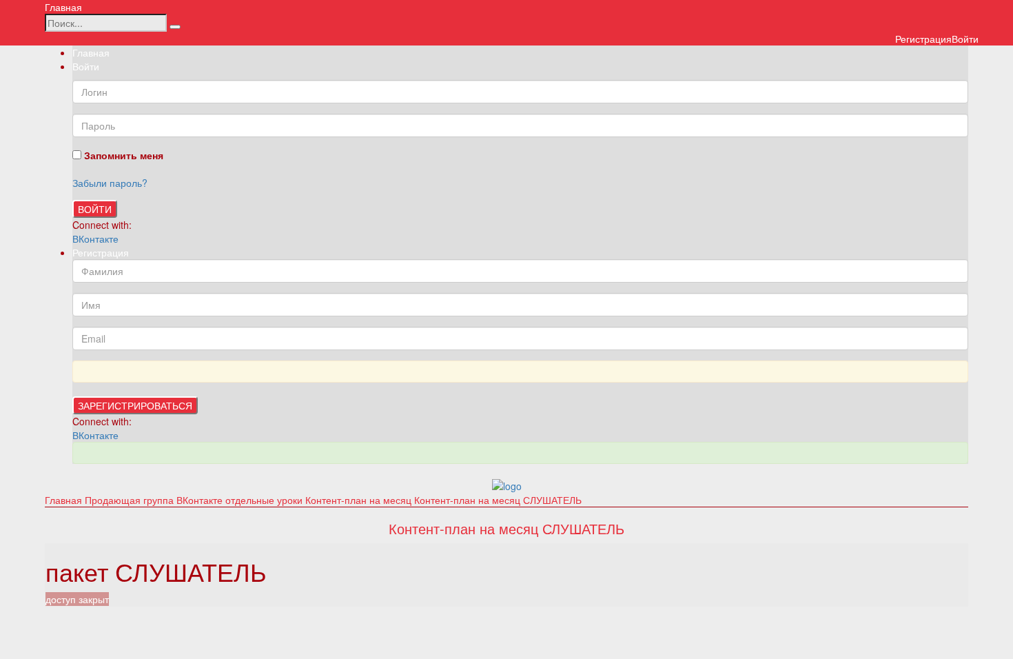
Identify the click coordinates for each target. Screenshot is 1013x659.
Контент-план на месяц (359, 500)
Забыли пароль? (109, 183)
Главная (63, 7)
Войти (95, 209)
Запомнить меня (122, 155)
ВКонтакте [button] (95, 238)
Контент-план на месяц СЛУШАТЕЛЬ (498, 500)
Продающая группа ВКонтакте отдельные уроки (195, 500)
